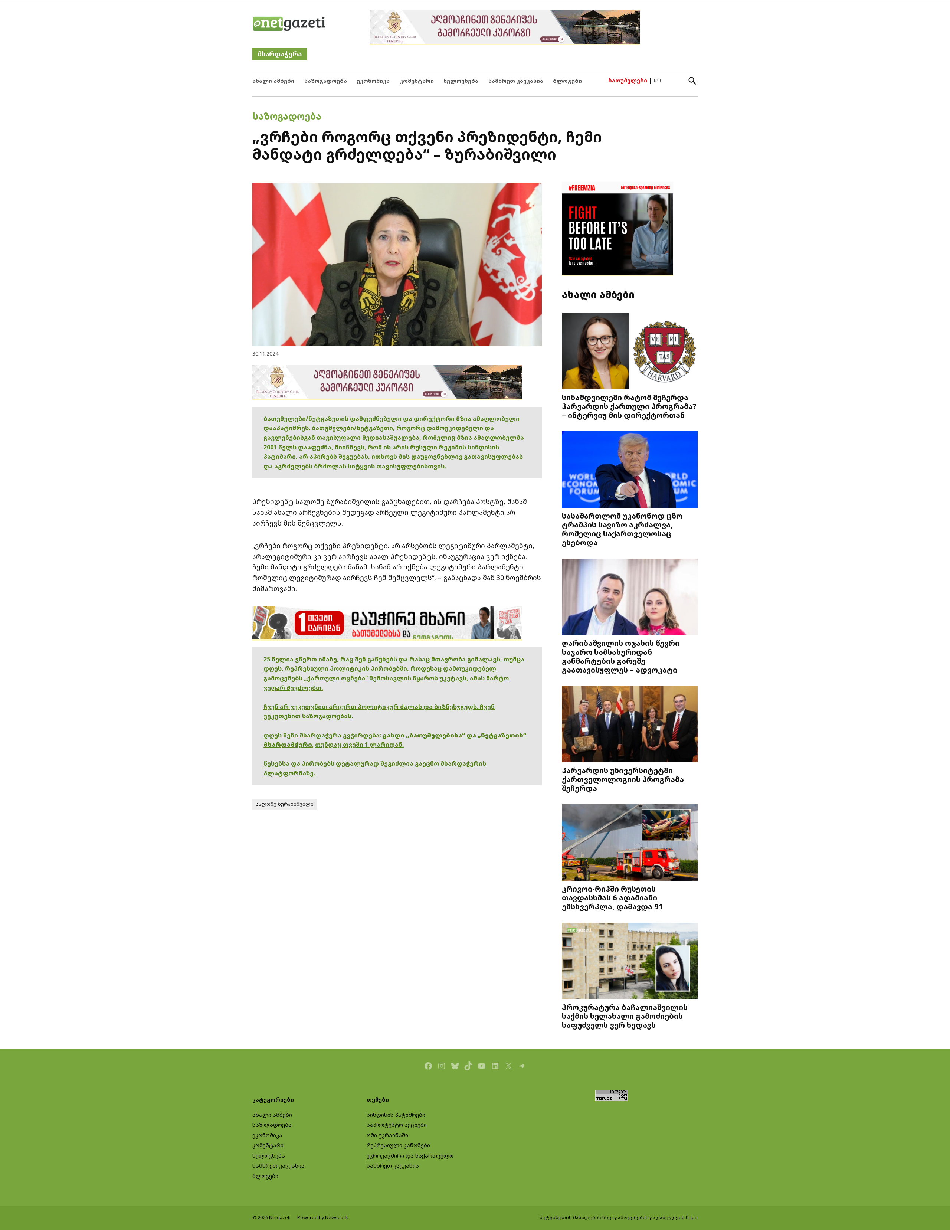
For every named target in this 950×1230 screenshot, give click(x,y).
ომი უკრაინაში (387, 1135)
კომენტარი (417, 80)
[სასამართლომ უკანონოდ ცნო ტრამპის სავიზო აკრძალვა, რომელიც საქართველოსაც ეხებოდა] (630, 470)
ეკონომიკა (373, 80)
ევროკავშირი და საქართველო (410, 1155)
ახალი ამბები (273, 80)
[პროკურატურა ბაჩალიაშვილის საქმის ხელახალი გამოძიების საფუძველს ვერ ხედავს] (630, 962)
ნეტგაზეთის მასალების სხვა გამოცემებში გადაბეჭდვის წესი (619, 1217)
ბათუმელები (627, 80)
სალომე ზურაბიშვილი (285, 804)
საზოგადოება (325, 80)
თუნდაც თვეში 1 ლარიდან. (359, 744)
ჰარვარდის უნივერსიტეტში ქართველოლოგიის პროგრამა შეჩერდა (623, 779)
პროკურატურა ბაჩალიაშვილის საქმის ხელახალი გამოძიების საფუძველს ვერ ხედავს (625, 1016)
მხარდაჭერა (280, 54)
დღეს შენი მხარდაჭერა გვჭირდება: (323, 735)
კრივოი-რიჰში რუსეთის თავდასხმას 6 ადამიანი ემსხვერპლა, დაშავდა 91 (612, 897)
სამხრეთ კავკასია (515, 80)
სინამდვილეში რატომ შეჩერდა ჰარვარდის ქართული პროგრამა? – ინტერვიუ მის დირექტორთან (629, 406)
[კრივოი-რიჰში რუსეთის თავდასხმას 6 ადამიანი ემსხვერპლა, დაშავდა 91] (630, 843)
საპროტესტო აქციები (397, 1124)
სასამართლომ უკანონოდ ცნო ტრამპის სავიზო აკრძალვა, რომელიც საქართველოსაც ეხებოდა (622, 528)
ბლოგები (567, 80)
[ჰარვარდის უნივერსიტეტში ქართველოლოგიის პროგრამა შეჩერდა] (630, 725)
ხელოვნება (460, 80)
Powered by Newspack (322, 1217)
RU (657, 80)
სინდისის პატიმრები (396, 1114)
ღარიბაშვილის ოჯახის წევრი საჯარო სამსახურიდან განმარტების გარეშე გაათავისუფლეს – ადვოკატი (620, 656)
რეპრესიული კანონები (398, 1145)
